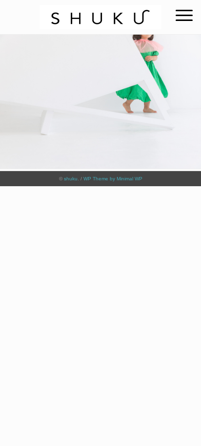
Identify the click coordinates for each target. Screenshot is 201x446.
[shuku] (100, 12)
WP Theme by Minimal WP (112, 178)
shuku (71, 178)
